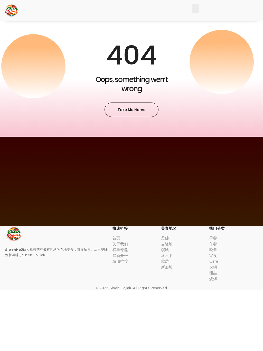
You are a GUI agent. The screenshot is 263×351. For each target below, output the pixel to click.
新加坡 (167, 267)
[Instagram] (12, 270)
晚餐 (213, 249)
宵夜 (213, 255)
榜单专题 (120, 249)
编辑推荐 (120, 261)
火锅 (213, 267)
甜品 (213, 272)
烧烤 (213, 278)
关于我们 (120, 244)
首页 (116, 238)
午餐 (213, 244)
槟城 (165, 249)
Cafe (213, 261)
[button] (195, 8)
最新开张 (120, 255)
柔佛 (165, 238)
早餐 (213, 238)
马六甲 (167, 255)
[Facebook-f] (6, 270)
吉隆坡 (167, 244)
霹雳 (165, 261)
